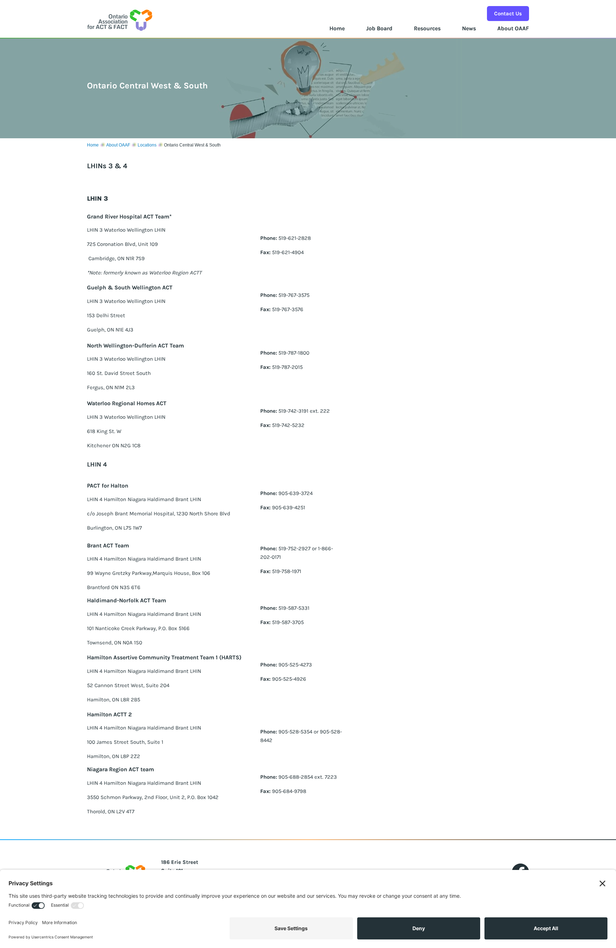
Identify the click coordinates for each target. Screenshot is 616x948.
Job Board (379, 28)
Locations (147, 145)
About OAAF (513, 28)
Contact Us (508, 13)
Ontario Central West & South (192, 145)
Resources (427, 28)
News (469, 28)
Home (337, 28)
